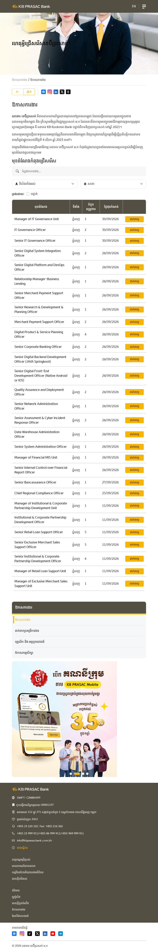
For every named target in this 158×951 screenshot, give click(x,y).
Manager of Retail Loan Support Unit (40, 571)
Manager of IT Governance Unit (36, 219)
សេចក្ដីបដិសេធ (19, 878)
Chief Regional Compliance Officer (39, 493)
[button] (144, 6)
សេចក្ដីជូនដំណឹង (20, 903)
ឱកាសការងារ (19, 80)
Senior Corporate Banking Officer (38, 347)
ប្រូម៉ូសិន (16, 897)
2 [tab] (77, 774)
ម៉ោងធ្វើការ (22, 848)
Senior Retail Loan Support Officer (38, 532)
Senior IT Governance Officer (34, 241)
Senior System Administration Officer (40, 447)
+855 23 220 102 (27, 826)
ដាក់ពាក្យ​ (134, 219)
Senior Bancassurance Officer (35, 482)
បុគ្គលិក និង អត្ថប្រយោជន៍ (30, 642)
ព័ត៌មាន (16, 890)
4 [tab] (87, 774)
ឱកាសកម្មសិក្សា (24, 653)
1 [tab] (71, 774)
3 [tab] (83, 774)
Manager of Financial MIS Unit (35, 457)
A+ (29, 91)
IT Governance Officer (30, 230)
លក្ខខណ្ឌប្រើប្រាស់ (21, 859)
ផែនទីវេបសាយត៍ (20, 916)
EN (134, 6)
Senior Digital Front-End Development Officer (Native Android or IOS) (40, 375)
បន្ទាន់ (34, 194)
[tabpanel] (79, 719)
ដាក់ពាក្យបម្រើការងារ (27, 631)
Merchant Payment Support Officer (39, 322)
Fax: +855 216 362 (51, 826)
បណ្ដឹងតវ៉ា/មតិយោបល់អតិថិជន (28, 872)
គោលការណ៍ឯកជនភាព (23, 866)
